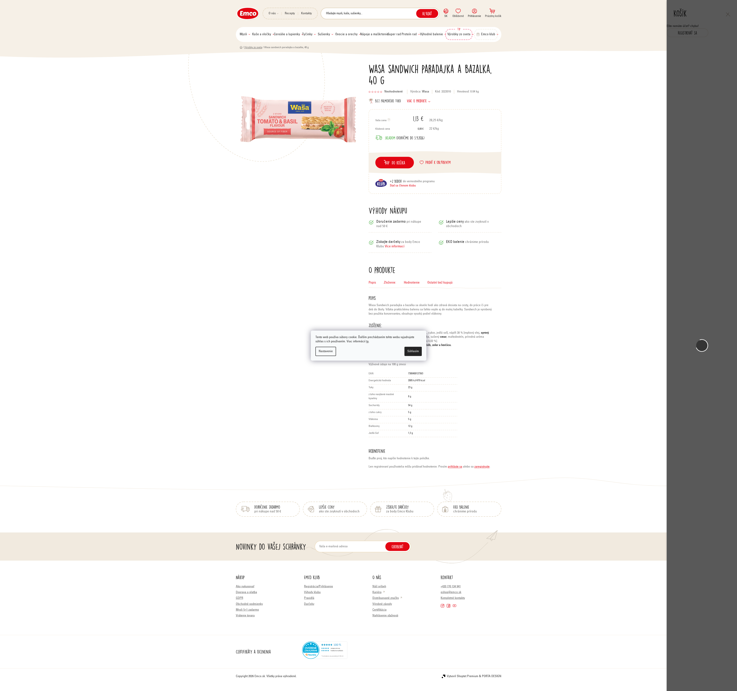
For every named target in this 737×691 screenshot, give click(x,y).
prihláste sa (455, 466)
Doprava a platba (246, 592)
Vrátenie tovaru (245, 615)
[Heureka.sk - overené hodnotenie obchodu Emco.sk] (324, 651)
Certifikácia (379, 609)
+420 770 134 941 (451, 586)
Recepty (290, 13)
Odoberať (397, 546)
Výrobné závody (382, 604)
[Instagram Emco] (442, 606)
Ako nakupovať (245, 586)
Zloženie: (390, 283)
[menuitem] (245, 34)
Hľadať (427, 13)
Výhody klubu (312, 592)
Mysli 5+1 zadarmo (247, 609)
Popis (372, 283)
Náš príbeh (379, 586)
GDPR (239, 598)
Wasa (425, 91)
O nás (272, 13)
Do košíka (398, 162)
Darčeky (309, 604)
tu (367, 341)
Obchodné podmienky (249, 604)
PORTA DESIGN (491, 676)
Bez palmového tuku (388, 100)
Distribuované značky (385, 598)
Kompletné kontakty (453, 598)
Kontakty (306, 13)
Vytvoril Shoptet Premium (462, 676)
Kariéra (377, 592)
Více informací (394, 246)
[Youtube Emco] (454, 606)
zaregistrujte (482, 466)
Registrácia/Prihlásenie (318, 586)
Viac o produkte (417, 100)
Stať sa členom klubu (403, 185)
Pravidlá (309, 598)
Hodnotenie (412, 283)
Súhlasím (413, 351)
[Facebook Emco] (448, 606)
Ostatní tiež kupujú (440, 283)
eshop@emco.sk (451, 592)
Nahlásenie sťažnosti (385, 615)
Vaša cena (399, 118)
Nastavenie (326, 351)
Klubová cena (399, 129)
